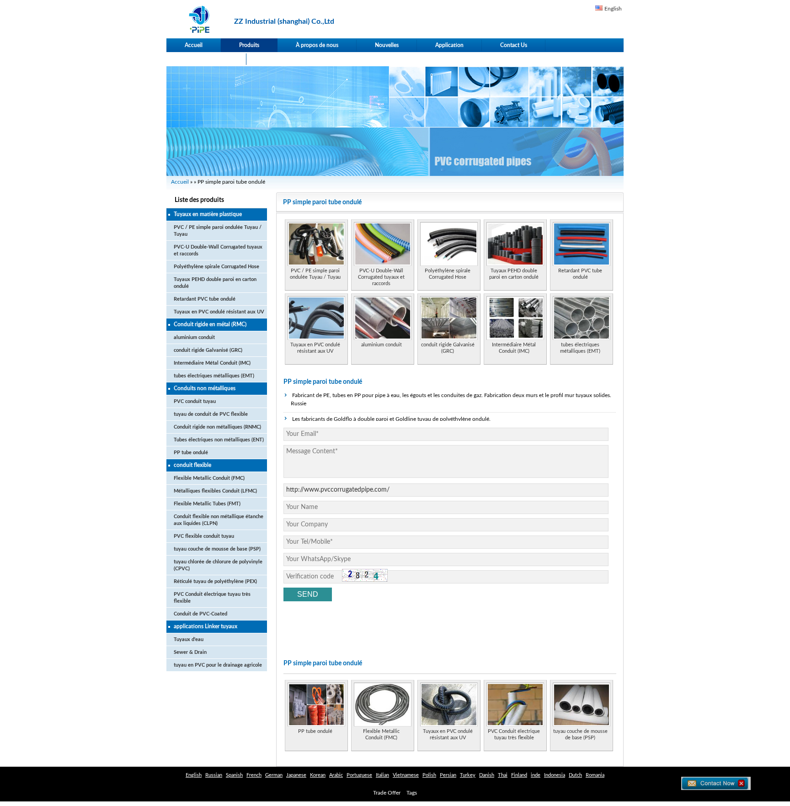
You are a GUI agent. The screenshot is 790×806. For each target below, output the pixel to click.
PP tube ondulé (191, 452)
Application (449, 45)
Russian (213, 775)
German (274, 775)
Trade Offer (386, 792)
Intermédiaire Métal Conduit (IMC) (212, 363)
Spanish (234, 775)
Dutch (575, 775)
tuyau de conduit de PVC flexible (211, 414)
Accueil (194, 45)
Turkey (467, 775)
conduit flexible (192, 465)
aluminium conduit (194, 337)
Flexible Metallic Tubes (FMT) (207, 503)
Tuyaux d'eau (188, 639)
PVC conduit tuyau (195, 401)
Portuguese (359, 775)
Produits (249, 45)
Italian (382, 775)
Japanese (296, 775)
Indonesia (554, 775)
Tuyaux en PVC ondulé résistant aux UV (219, 311)
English (613, 8)
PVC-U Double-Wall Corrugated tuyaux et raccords (381, 277)
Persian (448, 775)
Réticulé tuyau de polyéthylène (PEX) (215, 581)
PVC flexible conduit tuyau (204, 536)
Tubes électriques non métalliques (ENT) (219, 439)
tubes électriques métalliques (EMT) (214, 375)
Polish (429, 775)
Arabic (336, 775)
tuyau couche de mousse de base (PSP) (217, 548)
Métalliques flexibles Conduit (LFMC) (215, 490)
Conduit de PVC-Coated (200, 613)
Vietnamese (406, 775)
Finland (519, 775)
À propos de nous (317, 45)
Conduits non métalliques (204, 388)
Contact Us (513, 45)
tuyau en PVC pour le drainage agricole (218, 665)
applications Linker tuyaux (205, 626)
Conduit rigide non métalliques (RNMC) (217, 427)
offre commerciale (206, 59)
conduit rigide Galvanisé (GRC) (208, 350)
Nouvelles (387, 45)
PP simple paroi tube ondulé (322, 382)
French (254, 775)
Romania (595, 775)
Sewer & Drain (190, 652)
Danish (486, 775)
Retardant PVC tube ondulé (204, 299)
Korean (318, 775)
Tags (411, 792)
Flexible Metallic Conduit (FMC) (209, 478)
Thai (502, 775)
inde (535, 775)
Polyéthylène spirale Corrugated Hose (216, 266)
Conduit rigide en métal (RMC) (210, 324)
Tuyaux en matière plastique (208, 214)
